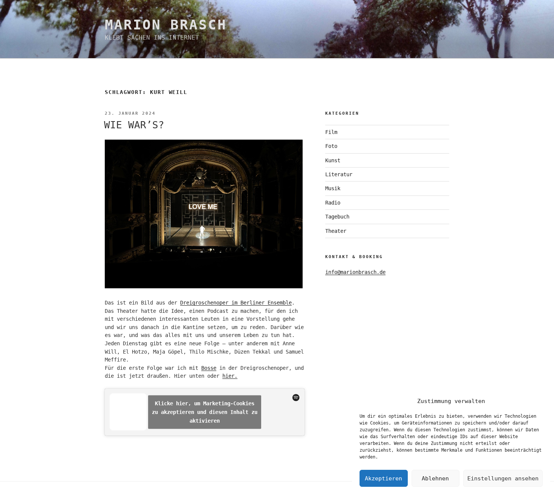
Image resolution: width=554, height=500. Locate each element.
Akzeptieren (383, 478)
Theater (335, 231)
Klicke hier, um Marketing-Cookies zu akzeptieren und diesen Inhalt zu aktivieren (204, 411)
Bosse (208, 368)
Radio (332, 203)
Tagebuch (337, 217)
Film (331, 132)
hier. (229, 376)
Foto (331, 146)
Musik (332, 188)
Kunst (332, 160)
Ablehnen (435, 478)
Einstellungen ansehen (503, 478)
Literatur (338, 174)
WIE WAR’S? (134, 125)
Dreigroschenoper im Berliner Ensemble (236, 303)
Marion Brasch (165, 24)
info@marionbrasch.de (355, 272)
